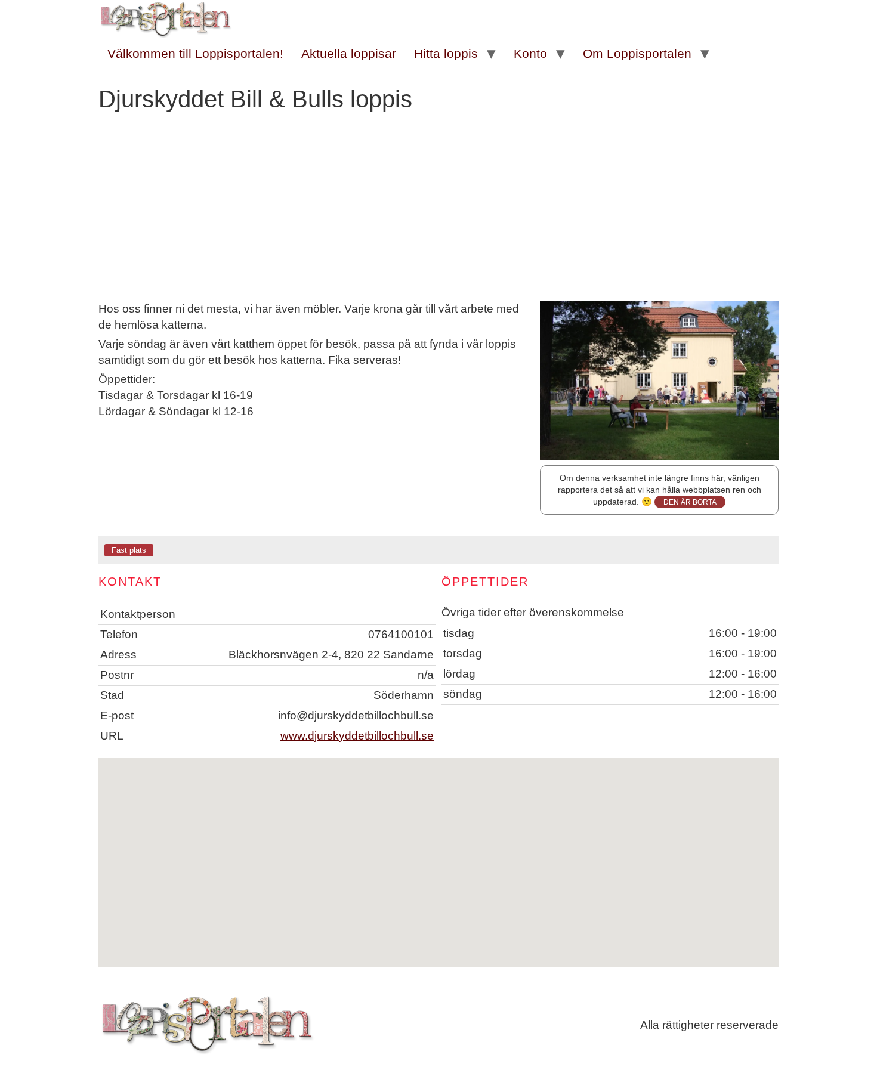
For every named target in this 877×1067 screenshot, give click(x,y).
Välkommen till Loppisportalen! (195, 53)
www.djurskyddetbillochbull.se (357, 735)
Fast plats (129, 550)
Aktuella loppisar (348, 53)
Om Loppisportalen (637, 53)
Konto (530, 53)
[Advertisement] (438, 211)
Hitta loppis (446, 53)
